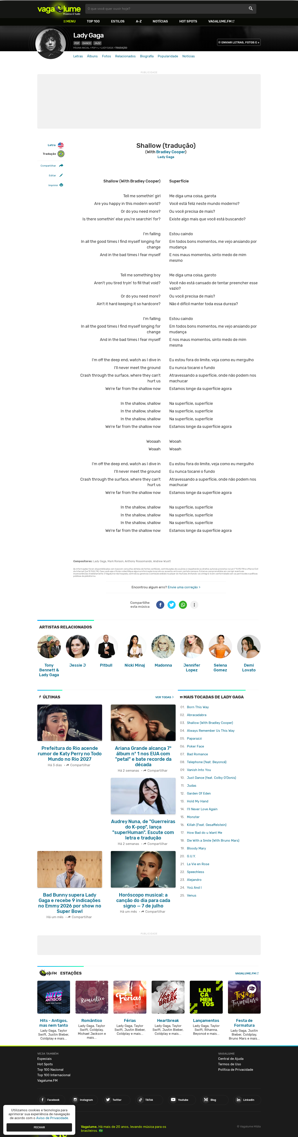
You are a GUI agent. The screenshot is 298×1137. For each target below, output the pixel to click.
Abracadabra (196, 715)
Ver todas (163, 697)
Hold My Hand (197, 801)
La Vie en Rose (198, 864)
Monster (193, 817)
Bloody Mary (196, 848)
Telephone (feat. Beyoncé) (206, 762)
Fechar (39, 1127)
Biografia (147, 56)
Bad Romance (197, 754)
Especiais (44, 1059)
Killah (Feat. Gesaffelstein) (206, 825)
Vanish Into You (199, 770)
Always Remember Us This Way (211, 731)
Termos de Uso (229, 1064)
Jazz (97, 43)
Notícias (160, 21)
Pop (76, 43)
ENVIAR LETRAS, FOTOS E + (240, 42)
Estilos (118, 21)
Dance (86, 43)
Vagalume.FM (219, 21)
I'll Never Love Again (202, 809)
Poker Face (195, 746)
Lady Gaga (88, 35)
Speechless (195, 872)
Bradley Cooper (170, 152)
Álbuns (92, 56)
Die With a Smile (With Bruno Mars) (213, 841)
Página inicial (81, 48)
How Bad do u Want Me (204, 833)
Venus (191, 895)
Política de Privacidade (235, 1070)
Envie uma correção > (184, 587)
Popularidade (168, 56)
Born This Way (198, 707)
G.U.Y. (191, 856)
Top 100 (93, 21)
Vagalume (59, 9)
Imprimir (53, 185)
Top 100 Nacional (50, 1070)
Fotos (106, 56)
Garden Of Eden (199, 793)
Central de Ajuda (230, 1059)
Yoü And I (194, 888)
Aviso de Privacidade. (52, 1118)
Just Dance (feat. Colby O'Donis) (211, 778)
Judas (191, 786)
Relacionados (125, 56)
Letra (52, 145)
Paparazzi (194, 738)
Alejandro (194, 880)
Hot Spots (188, 21)
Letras (78, 56)
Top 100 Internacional (53, 1075)
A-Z (139, 21)
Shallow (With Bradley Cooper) (210, 723)
